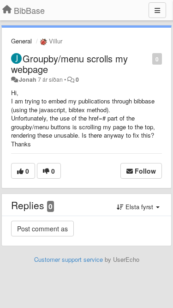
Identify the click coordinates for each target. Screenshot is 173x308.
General (21, 40)
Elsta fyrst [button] (139, 206)
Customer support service (68, 259)
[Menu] (157, 10)
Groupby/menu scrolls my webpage (69, 64)
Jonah (27, 79)
